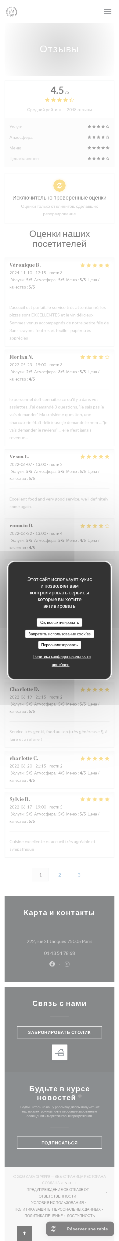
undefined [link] (61, 664)
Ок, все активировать (59, 622)
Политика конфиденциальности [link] (62, 656)
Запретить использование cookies (59, 633)
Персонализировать (59, 644)
